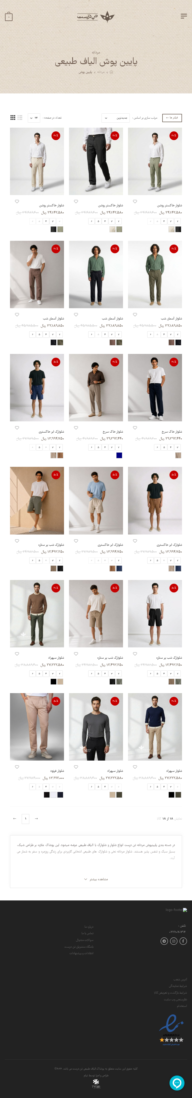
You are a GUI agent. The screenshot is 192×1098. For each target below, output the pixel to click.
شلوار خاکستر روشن (169, 205)
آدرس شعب (180, 980)
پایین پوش (85, 72)
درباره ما (89, 927)
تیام (86, 1076)
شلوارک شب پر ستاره (51, 545)
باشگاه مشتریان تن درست (79, 947)
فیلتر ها (174, 118)
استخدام (182, 1006)
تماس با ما (88, 933)
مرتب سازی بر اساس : (144, 118)
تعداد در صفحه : (52, 118)
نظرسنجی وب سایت (175, 1000)
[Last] (15, 819)
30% (174, 136)
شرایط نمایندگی (178, 986)
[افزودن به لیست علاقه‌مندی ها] (135, 201)
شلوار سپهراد (56, 658)
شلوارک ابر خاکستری (51, 432)
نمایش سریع (155, 188)
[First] (35, 819)
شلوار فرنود (57, 771)
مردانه (100, 72)
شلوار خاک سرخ (172, 432)
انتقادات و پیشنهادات (82, 953)
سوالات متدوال (85, 940)
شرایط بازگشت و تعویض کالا (170, 993)
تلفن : (182, 926)
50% (56, 362)
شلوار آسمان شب (171, 318)
